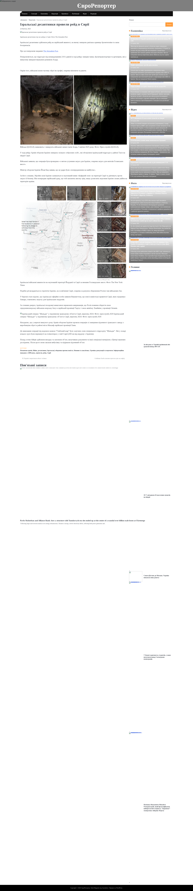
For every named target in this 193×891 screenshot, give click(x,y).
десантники (42, 350)
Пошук (131, 20)
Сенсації (34, 14)
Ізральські (50, 350)
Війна (35, 350)
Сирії (49, 353)
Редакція (93, 14)
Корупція (55, 14)
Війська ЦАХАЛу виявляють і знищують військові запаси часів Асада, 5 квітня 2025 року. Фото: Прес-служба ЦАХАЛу (69, 147)
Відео (85, 14)
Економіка (44, 14)
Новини (24, 14)
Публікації (75, 14)
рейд (44, 353)
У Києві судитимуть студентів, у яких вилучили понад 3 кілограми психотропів (157, 657)
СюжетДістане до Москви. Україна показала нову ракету (156, 576)
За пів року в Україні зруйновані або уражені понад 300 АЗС (157, 345)
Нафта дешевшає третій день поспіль (144, 65)
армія (30, 350)
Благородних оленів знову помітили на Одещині (148, 140)
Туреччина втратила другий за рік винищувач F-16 (149, 162)
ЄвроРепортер (96, 5)
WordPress (119, 888)
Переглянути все (166, 31)
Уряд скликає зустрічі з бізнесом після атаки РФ (148, 87)
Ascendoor (105, 888)
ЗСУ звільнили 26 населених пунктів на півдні (147, 118)
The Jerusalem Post (50, 51)
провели (39, 353)
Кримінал (65, 14)
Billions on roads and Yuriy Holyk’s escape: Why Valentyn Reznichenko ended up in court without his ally (150, 220)
